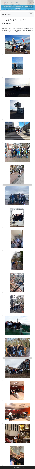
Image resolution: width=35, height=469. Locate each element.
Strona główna (7, 14)
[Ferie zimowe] (17, 44)
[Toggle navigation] (30, 14)
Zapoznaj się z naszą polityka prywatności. (12, 2)
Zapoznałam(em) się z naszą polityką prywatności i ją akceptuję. (18, 7)
